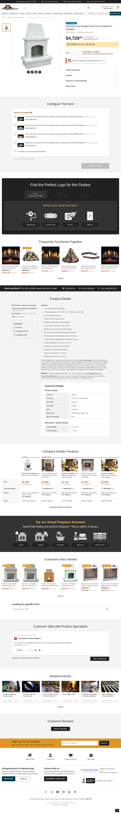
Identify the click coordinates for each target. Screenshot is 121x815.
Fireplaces (5, 13)
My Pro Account (115, 13)
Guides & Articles (78, 13)
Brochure (19, 327)
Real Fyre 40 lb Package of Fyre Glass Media (50, 267)
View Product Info (30, 119)
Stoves (22, 13)
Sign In (23, 779)
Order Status (100, 13)
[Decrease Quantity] (73, 53)
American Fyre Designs (29, 305)
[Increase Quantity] (78, 53)
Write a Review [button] (70, 32)
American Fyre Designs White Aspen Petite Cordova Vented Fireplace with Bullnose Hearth (50, 585)
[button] (87, 288)
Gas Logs (28, 13)
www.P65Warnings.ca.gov (94, 373)
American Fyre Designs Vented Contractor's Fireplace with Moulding (9, 585)
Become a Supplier (55, 779)
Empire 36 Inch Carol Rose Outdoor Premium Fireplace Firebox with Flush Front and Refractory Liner (90, 585)
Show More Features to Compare (60, 507)
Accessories (47, 13)
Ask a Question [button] (99, 659)
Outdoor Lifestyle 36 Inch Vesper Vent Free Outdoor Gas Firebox (49, 475)
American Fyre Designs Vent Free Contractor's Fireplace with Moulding (29, 585)
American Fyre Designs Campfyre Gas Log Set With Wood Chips (30, 267)
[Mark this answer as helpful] (35, 650)
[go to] (11, 255)
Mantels (40, 13)
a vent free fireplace (86, 360)
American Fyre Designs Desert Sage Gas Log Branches (88, 267)
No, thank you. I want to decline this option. (32, 151)
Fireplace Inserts (13, 13)
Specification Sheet (22, 331)
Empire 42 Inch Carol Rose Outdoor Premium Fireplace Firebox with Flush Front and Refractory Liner (110, 585)
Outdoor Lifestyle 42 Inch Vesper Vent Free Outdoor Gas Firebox (89, 475)
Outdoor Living (68, 13)
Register (8, 779)
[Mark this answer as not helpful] (39, 650)
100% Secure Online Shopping (72, 1)
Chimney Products (58, 13)
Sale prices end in (96, 1)
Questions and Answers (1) (85, 32)
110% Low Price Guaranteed (49, 1)
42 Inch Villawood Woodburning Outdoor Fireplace (70, 475)
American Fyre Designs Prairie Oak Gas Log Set (69, 267)
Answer (19, 650)
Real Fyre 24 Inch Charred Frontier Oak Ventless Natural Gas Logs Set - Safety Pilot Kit (10, 267)
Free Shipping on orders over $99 (26, 1)
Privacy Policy (65, 804)
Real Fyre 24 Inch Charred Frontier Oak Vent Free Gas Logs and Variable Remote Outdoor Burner (110, 267)
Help (107, 13)
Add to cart (95, 166)
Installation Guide (21, 334)
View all (60, 278)
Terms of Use (55, 804)
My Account (92, 13)
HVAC (34, 13)
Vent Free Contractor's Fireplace (31, 474)
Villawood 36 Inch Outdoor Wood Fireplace (109, 475)
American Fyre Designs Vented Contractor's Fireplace (68, 585)
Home (3, 17)
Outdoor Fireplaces (19, 17)
